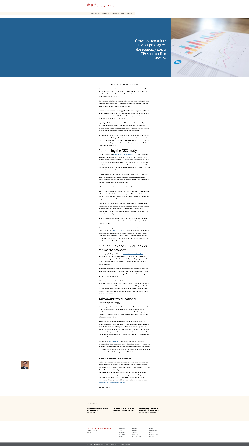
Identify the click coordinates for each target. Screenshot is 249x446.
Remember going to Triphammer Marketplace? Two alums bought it (149, 409)
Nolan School (134, 432)
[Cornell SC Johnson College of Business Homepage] (102, 429)
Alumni (142, 4)
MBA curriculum (113, 341)
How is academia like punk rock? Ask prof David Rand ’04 (97, 409)
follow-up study (117, 230)
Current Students (122, 432)
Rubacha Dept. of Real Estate (136, 437)
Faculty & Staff (154, 4)
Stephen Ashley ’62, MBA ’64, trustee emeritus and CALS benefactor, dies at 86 (124, 410)
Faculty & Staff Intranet (153, 434)
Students (148, 4)
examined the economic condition (133, 254)
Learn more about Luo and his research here (112, 382)
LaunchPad (151, 436)
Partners (163, 4)
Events (150, 432)
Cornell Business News (95, 13)
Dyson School (134, 430)
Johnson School (135, 434)
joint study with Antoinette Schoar (123, 154)
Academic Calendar (153, 430)
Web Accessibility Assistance (124, 444)
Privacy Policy (113, 444)
